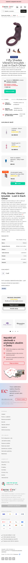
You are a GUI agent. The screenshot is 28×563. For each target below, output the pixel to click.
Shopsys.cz (16, 554)
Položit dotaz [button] (14, 308)
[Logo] (7, 7)
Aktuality (3, 464)
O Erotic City (4, 472)
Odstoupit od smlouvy (14, 505)
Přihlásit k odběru (21, 399)
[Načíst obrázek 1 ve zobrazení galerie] (9, 51)
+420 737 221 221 (11, 483)
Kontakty (3, 469)
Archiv (14, 15)
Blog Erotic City (5, 462)
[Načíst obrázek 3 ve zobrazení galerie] (19, 51)
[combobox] (10, 11)
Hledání (3, 414)
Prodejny (3, 467)
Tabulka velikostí (5, 424)
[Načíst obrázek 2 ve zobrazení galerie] (14, 51)
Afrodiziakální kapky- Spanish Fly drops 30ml (17, 173)
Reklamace (4, 453)
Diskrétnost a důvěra (6, 448)
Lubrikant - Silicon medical (16, 129)
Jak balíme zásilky (5, 440)
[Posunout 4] (17, 331)
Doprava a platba (5, 443)
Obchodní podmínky (6, 451)
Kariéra (3, 475)
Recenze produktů (6, 419)
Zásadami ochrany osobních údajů (19, 402)
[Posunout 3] (15, 331)
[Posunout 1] (10, 331)
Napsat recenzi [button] (14, 305)
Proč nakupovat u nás (6, 438)
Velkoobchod (4, 477)
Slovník (3, 422)
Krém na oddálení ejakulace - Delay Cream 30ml (17, 159)
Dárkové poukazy (5, 429)
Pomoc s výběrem (5, 416)
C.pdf (7, 273)
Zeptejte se (4, 427)
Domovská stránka (5, 15)
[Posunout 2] (12, 331)
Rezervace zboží (5, 446)
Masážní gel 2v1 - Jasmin (16, 144)
